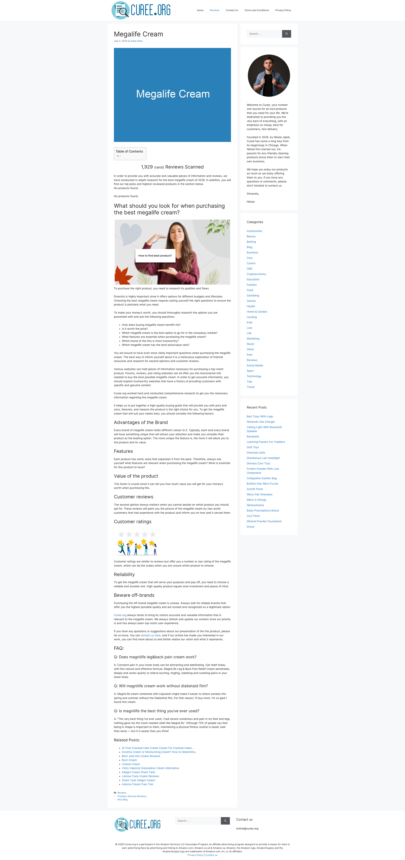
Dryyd (250, 526)
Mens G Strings (256, 499)
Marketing (253, 338)
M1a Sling (123, 799)
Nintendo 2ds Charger (261, 421)
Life (249, 333)
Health (251, 306)
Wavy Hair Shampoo (259, 494)
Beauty (251, 236)
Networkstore (255, 505)
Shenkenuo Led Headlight (263, 458)
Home (200, 10)
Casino (251, 263)
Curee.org (120, 615)
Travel (251, 387)
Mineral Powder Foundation (264, 521)
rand (159, 167)
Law (249, 327)
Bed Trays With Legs (260, 416)
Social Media (255, 365)
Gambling (253, 295)
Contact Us (232, 10)
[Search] (286, 34)
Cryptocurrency (256, 274)
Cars (250, 257)
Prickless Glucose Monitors (132, 796)
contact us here (151, 635)
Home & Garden (257, 311)
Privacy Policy (283, 10)
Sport (250, 370)
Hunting (252, 317)
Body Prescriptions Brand (263, 510)
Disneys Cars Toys (258, 463)
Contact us (211, 855)
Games (251, 300)
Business (252, 252)
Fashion (252, 284)
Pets (249, 354)
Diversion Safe (256, 452)
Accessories (254, 231)
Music (250, 344)
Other (250, 349)
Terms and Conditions (256, 10)
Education (253, 279)
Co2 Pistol (253, 515)
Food (250, 290)
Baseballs (253, 436)
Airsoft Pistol (255, 489)
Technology (254, 376)
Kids (249, 322)
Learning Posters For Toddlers (266, 441)
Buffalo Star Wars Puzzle (262, 483)
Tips (249, 381)
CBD (249, 268)
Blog (249, 247)
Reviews (214, 10)
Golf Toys (253, 447)
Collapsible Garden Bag (262, 478)
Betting (251, 241)
